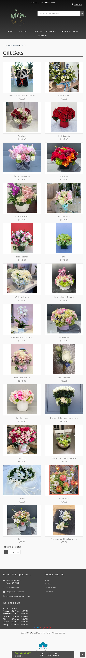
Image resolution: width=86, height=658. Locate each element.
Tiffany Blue (64, 216)
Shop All (38, 31)
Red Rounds (64, 136)
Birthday (23, 31)
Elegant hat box (22, 377)
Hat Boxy (22, 458)
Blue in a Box (64, 95)
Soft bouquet (64, 498)
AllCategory (14, 45)
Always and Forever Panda (22, 95)
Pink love (22, 136)
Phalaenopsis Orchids (22, 337)
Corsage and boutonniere (64, 539)
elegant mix (22, 256)
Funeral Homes (50, 588)
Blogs (47, 580)
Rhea (64, 256)
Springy (22, 539)
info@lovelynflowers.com (15, 592)
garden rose (22, 418)
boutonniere (64, 377)
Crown (22, 498)
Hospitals (48, 584)
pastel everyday (22, 176)
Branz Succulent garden (64, 458)
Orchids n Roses (22, 216)
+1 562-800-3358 (48, 3)
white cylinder (22, 297)
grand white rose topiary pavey (64, 418)
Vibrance (64, 176)
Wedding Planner (69, 31)
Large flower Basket (64, 297)
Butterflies (64, 337)
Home (10, 31)
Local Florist (49, 591)
